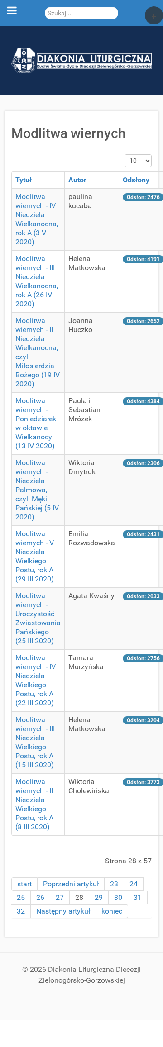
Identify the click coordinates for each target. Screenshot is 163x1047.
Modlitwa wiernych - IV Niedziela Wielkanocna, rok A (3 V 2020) (36, 219)
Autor (77, 180)
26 (40, 897)
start (24, 884)
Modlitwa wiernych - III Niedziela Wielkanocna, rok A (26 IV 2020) (36, 281)
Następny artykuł (63, 911)
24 (133, 884)
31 (138, 897)
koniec (111, 911)
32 (21, 911)
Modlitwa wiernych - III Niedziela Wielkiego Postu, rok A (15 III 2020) (35, 742)
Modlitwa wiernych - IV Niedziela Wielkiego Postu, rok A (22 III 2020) (35, 680)
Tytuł (23, 180)
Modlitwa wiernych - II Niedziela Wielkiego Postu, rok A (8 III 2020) (34, 804)
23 (114, 884)
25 (21, 897)
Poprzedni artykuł (71, 884)
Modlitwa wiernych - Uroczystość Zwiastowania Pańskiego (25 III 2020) (38, 618)
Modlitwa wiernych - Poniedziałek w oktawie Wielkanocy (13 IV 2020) (35, 423)
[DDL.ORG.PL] (81, 60)
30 (118, 897)
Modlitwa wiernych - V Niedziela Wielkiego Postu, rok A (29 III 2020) (34, 556)
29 (99, 897)
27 (60, 897)
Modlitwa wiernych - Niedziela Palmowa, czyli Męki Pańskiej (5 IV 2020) (37, 489)
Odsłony (136, 180)
